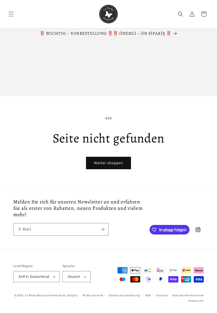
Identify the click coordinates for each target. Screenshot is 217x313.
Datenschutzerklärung (124, 295)
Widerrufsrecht (93, 295)
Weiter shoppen (108, 162)
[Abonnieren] (102, 229)
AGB (148, 295)
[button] (11, 14)
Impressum (196, 300)
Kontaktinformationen (188, 295)
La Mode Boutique (37, 295)
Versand (161, 295)
